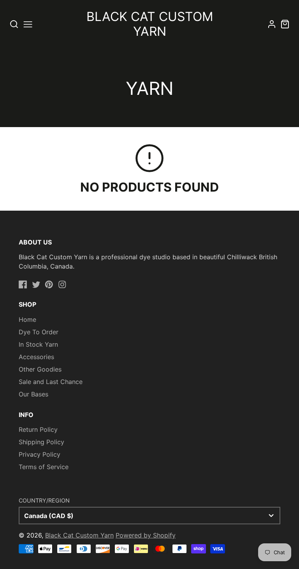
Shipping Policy (41, 442)
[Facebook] (23, 284)
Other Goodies (40, 369)
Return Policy (38, 429)
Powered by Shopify (146, 535)
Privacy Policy (39, 454)
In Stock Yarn (38, 344)
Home (27, 319)
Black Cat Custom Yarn (79, 535)
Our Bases (33, 394)
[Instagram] (62, 284)
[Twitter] (36, 284)
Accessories (36, 357)
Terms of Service (44, 467)
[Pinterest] (49, 284)
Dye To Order (38, 332)
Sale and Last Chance (51, 382)
